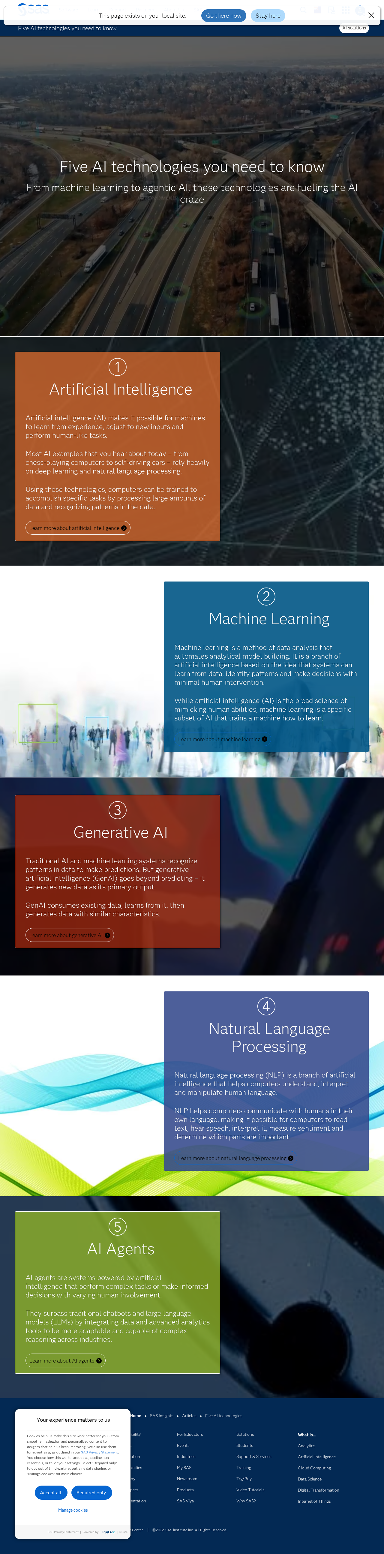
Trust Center (132, 1530)
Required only (91, 1492)
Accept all (51, 1492)
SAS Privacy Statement (99, 1452)
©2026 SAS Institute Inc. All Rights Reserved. (189, 1530)
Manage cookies (73, 1510)
